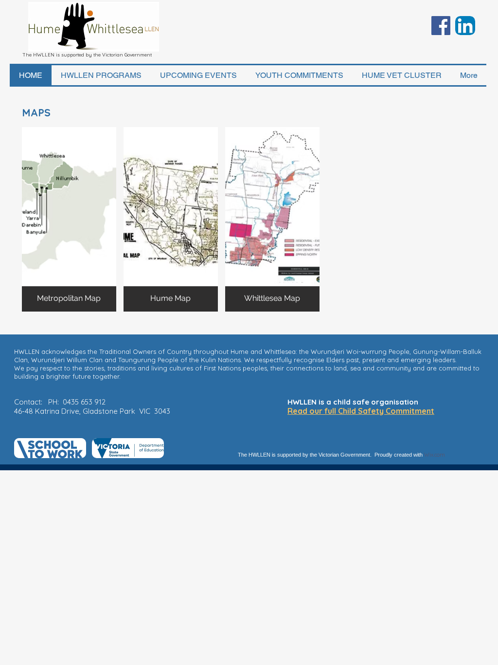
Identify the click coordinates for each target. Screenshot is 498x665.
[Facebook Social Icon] (440, 25)
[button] (69, 219)
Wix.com (434, 454)
